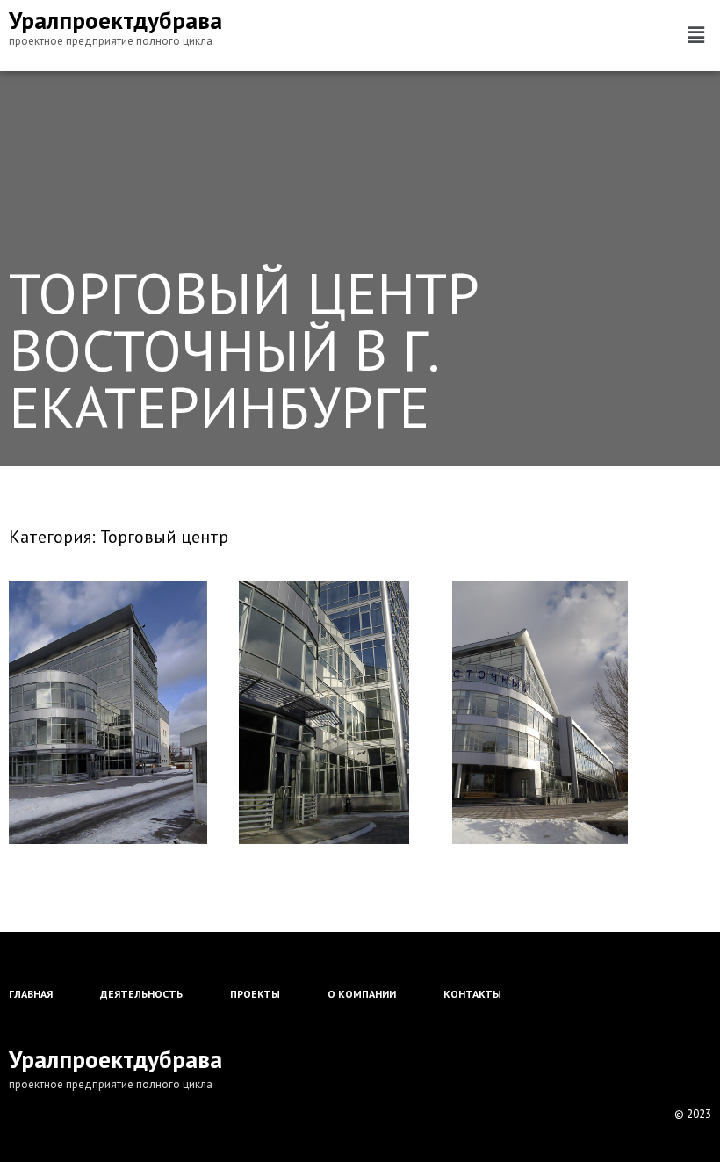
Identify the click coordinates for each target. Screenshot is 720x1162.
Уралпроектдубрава (115, 20)
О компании (362, 993)
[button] (696, 35)
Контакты (472, 993)
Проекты (255, 993)
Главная (31, 993)
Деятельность (141, 993)
